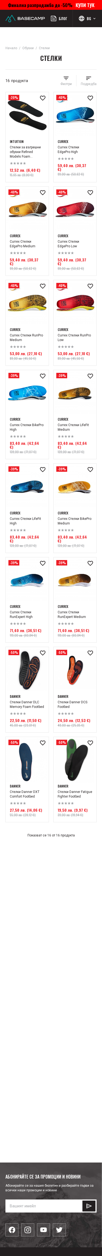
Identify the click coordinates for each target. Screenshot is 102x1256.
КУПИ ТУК (83, 4)
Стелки (44, 48)
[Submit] (88, 1206)
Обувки (28, 48)
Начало (11, 48)
